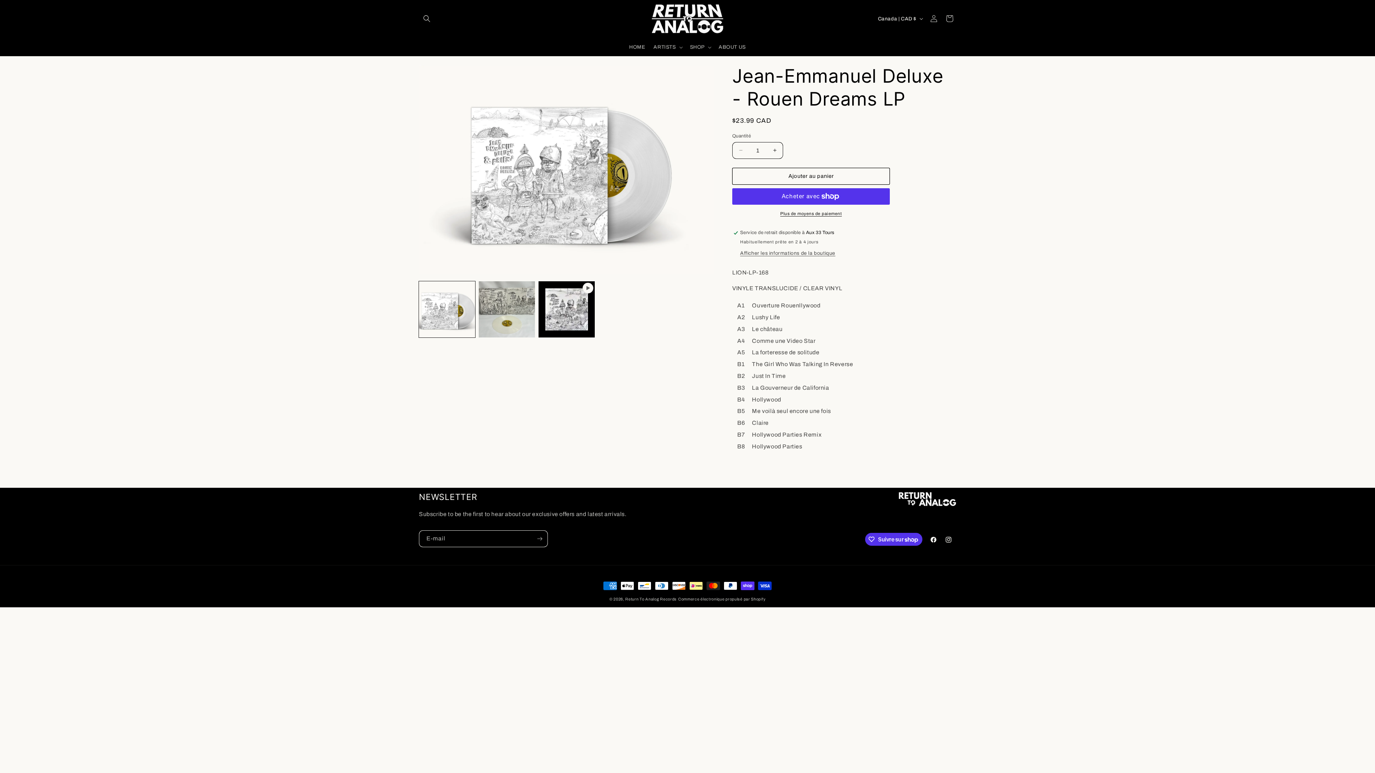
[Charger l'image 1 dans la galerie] (447, 309)
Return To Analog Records (651, 599)
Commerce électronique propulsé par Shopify (722, 599)
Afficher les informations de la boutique (787, 253)
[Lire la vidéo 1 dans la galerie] (567, 309)
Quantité (741, 135)
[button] (427, 18)
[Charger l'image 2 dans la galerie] (507, 309)
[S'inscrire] (539, 538)
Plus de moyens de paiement (811, 213)
